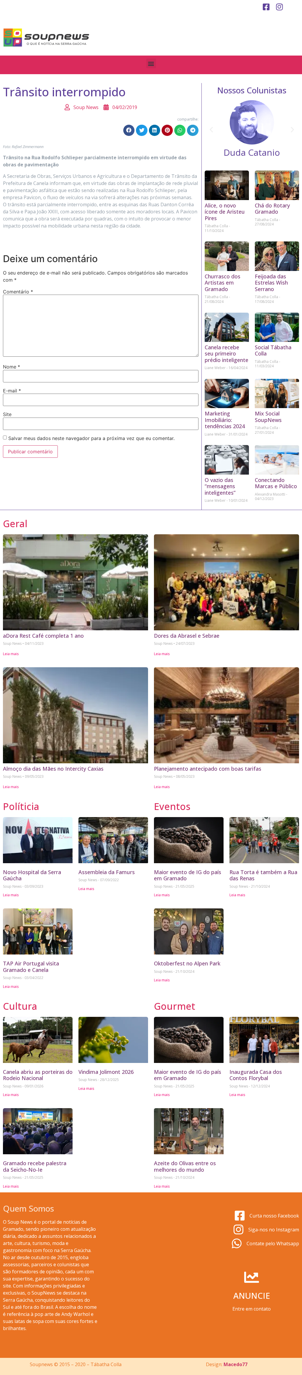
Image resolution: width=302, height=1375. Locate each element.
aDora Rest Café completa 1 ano (43, 635)
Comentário (18, 291)
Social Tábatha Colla (273, 350)
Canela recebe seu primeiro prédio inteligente (226, 353)
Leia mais (11, 653)
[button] (151, 63)
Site (7, 414)
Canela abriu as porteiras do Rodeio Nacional (38, 1075)
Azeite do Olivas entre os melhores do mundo (185, 1166)
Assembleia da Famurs (106, 872)
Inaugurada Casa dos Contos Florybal (255, 1075)
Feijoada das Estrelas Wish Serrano (271, 283)
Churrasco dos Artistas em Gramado (222, 283)
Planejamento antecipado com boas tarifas (207, 768)
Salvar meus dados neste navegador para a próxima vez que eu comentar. (91, 438)
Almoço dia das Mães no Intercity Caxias (53, 768)
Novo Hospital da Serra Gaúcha (32, 875)
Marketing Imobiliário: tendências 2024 (225, 420)
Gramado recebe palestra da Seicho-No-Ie (34, 1166)
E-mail (12, 390)
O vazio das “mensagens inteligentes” (220, 486)
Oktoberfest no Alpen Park (187, 963)
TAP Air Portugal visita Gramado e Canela (31, 966)
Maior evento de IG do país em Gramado (187, 875)
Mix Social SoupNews (268, 416)
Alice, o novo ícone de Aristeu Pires (225, 212)
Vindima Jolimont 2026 (106, 1071)
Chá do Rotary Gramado (272, 208)
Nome (11, 366)
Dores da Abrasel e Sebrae (186, 635)
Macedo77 (235, 1364)
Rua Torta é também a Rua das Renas (263, 875)
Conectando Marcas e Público (276, 483)
